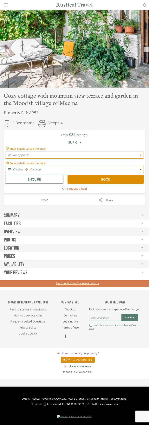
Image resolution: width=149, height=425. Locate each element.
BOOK (105, 179)
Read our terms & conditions (28, 309)
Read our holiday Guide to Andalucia (77, 283)
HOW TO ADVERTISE (77, 359)
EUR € (72, 142)
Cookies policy (28, 333)
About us (70, 309)
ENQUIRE (34, 179)
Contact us (70, 315)
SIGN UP (130, 317)
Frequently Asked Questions (27, 321)
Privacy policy (27, 327)
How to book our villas (28, 315)
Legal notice (70, 321)
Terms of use (70, 327)
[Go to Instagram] (73, 336)
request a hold (77, 188)
